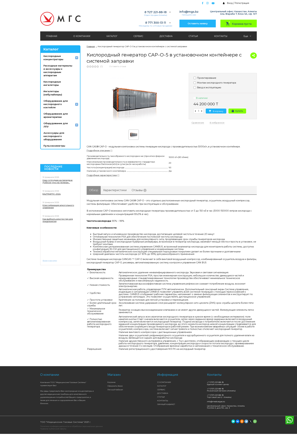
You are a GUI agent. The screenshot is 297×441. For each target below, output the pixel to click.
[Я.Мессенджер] (233, 421)
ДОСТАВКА (165, 36)
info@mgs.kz (188, 11)
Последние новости (53, 167)
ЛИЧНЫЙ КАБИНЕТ (166, 404)
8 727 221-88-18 (155, 12)
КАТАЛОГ (111, 36)
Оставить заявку (198, 23)
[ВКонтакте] (237, 421)
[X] (250, 421)
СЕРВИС (138, 36)
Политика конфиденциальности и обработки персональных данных (71, 426)
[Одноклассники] (242, 421)
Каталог (51, 49)
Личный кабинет (115, 389)
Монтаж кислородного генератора (216, 82)
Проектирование (206, 78)
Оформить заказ (115, 386)
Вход (230, 3)
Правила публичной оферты (53, 429)
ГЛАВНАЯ (51, 36)
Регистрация (242, 3)
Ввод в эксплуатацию (208, 87)
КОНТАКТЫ (220, 36)
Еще (246, 36)
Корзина (111, 382)
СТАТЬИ (193, 36)
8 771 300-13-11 (155, 22)
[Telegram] (246, 421)
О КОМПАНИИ (81, 36)
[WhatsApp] (255, 421)
